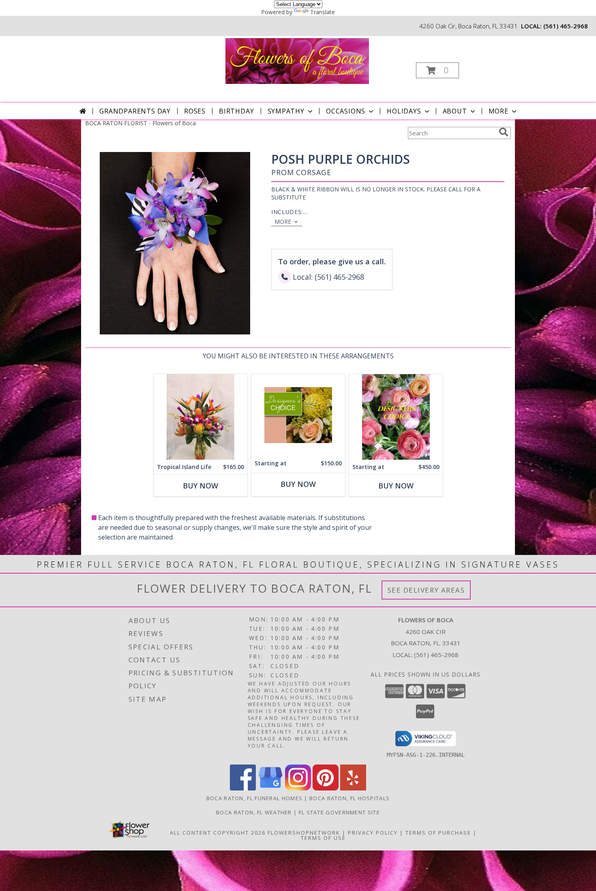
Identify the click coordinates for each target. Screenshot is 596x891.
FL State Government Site (339, 812)
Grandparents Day (135, 111)
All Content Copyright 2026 (218, 832)
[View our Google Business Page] (270, 788)
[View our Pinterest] (326, 788)
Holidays (404, 111)
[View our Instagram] (298, 788)
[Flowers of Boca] (297, 60)
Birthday (236, 111)
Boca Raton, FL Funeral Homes (254, 798)
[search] (503, 132)
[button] (437, 70)
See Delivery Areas (426, 590)
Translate (322, 12)
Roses (195, 111)
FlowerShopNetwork (304, 832)
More (498, 111)
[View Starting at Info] (298, 415)
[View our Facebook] (243, 788)
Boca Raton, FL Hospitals (349, 798)
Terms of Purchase (438, 832)
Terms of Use (323, 838)
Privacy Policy (373, 832)
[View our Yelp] (353, 788)
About (455, 111)
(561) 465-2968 (565, 26)
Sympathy (286, 111)
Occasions (345, 111)
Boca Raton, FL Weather (254, 812)
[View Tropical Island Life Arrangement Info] (200, 417)
